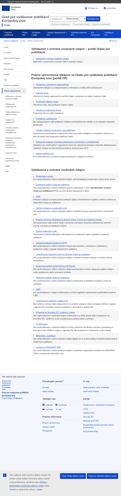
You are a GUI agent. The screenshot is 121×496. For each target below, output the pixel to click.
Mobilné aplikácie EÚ (45, 154)
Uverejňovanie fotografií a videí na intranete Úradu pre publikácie (63, 254)
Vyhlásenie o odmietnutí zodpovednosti (52, 85)
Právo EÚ (25, 34)
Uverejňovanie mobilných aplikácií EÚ (52, 301)
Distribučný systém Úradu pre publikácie (53, 185)
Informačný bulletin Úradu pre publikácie (53, 278)
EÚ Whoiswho (42, 324)
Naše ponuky (8, 69)
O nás (7, 25)
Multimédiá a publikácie (46, 336)
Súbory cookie (49, 427)
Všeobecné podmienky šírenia (12, 159)
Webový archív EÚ (91, 421)
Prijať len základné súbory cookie (103, 476)
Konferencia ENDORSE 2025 (48, 347)
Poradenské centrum (44, 176)
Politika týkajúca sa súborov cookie (12, 113)
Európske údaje (36, 34)
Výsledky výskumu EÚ (79, 34)
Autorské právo (11, 153)
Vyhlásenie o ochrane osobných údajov (13, 97)
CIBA (38, 289)
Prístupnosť (47, 431)
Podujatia (7, 63)
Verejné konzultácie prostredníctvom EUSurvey (55, 266)
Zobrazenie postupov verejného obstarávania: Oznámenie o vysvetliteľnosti (67, 142)
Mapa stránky (48, 391)
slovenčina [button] (111, 8)
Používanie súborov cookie (47, 102)
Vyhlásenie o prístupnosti (10, 121)
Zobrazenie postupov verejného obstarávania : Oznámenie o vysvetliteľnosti (13, 142)
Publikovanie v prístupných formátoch (99, 405)
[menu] (23, 90)
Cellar (85, 409)
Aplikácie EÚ (88, 413)
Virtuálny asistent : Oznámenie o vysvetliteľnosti (12, 130)
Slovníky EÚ (88, 417)
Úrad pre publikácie (9, 34)
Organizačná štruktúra (12, 58)
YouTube (49, 409)
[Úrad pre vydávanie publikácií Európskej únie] (11, 8)
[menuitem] (14, 47)
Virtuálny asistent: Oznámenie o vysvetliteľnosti (55, 130)
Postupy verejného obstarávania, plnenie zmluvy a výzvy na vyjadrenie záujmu (69, 220)
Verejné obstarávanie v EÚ (57, 34)
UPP (7, 172)
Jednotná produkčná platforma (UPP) (51, 243)
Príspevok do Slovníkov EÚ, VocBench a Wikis (55, 313)
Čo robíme (8, 53)
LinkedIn (49, 405)
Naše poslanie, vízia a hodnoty (96, 387)
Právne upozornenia (12, 91)
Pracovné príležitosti (11, 85)
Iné (60, 409)
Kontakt (6, 74)
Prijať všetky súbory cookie (73, 476)
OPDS (7, 166)
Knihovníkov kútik (90, 431)
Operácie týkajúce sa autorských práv (51, 208)
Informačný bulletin (91, 391)
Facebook (62, 405)
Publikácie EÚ (109, 34)
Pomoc (114, 41)
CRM (38, 197)
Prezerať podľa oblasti (81, 24)
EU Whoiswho (95, 34)
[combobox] (58, 19)
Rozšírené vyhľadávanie (61, 24)
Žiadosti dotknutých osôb (46, 231)
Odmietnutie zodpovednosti (10, 105)
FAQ (5, 80)
